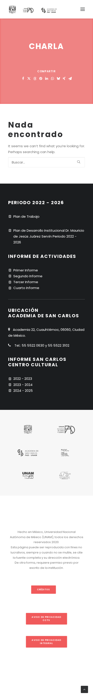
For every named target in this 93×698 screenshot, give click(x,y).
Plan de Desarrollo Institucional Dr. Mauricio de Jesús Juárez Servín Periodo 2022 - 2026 (48, 236)
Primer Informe (25, 270)
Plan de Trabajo (26, 216)
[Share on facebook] (23, 78)
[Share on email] (70, 78)
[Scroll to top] (84, 689)
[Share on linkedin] (46, 78)
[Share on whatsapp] (52, 78)
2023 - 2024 (23, 384)
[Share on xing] (64, 78)
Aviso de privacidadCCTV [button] (46, 618)
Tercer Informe (25, 282)
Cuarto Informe (26, 287)
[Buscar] (46, 162)
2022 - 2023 (22, 378)
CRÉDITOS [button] (43, 589)
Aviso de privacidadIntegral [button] (46, 641)
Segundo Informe (27, 276)
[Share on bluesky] (58, 78)
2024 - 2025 (23, 390)
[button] (82, 9)
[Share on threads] (34, 78)
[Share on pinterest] (40, 78)
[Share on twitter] (29, 78)
